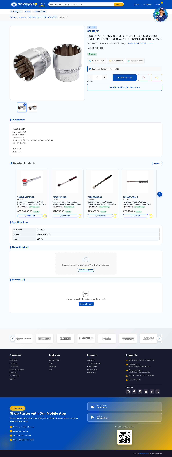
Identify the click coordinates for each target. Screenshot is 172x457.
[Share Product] (156, 77)
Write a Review (86, 304)
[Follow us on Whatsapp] (128, 391)
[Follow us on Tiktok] (152, 391)
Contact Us (91, 360)
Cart (159, 4)
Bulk (137, 4)
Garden (12, 379)
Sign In (51, 363)
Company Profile (54, 360)
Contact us (52, 366)
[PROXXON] (44, 338)
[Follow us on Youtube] (146, 391)
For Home (13, 363)
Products (22, 17)
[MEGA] (148, 338)
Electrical (13, 373)
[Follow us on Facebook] (134, 391)
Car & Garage (14, 376)
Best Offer (13, 360)
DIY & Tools (14, 366)
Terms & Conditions (94, 363)
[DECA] (127, 338)
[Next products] (159, 194)
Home (14, 17)
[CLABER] (65, 338)
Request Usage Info (86, 270)
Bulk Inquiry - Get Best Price (126, 87)
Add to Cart (126, 77)
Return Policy (91, 373)
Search (119, 4)
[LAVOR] (86, 338)
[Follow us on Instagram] (140, 391)
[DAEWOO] (23, 338)
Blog (50, 369)
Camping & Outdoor (17, 369)
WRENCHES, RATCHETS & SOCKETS (42, 17)
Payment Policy (92, 369)
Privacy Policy (92, 366)
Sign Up (148, 4)
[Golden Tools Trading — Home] (28, 4)
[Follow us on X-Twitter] (157, 391)
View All (156, 163)
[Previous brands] (12, 338)
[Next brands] (159, 338)
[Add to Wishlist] (143, 77)
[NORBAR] (107, 338)
